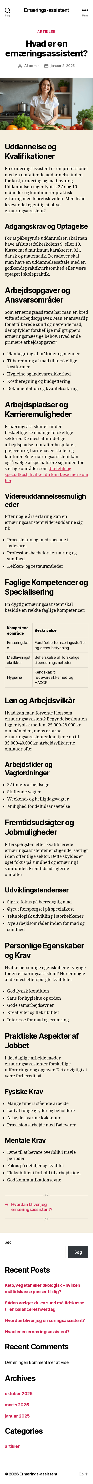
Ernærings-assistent (46, 10)
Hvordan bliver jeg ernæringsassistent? (45, 1320)
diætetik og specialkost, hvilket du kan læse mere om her (46, 474)
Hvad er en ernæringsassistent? (37, 1331)
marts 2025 (17, 1404)
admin (34, 65)
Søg (8, 1242)
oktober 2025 (19, 1393)
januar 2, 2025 (63, 65)
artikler (46, 32)
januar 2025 (17, 1415)
